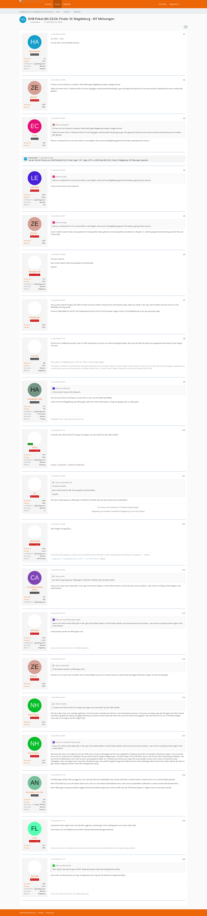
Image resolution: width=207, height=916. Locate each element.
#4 (184, 170)
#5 (184, 216)
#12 (183, 524)
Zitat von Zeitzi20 (62, 125)
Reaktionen (27, 59)
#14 (183, 613)
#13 (183, 570)
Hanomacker (35, 22)
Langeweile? (56, 559)
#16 (183, 697)
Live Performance (91, 559)
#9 (184, 382)
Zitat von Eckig (61, 177)
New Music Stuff (76, 559)
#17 (183, 736)
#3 (184, 118)
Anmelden (162, 4)
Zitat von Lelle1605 (63, 388)
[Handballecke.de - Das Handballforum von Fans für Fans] (31, 5)
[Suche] (184, 4)
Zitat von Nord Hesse (63, 865)
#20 (183, 859)
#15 (183, 659)
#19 (183, 821)
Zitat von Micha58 (62, 665)
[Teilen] (186, 26)
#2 (184, 80)
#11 (183, 476)
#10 (183, 430)
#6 (184, 254)
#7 (184, 300)
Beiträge (26, 61)
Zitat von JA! (60, 576)
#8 (184, 339)
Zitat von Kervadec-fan (64, 482)
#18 (183, 775)
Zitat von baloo (61, 704)
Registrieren (174, 4)
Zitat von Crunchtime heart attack (68, 620)
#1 (184, 34)
